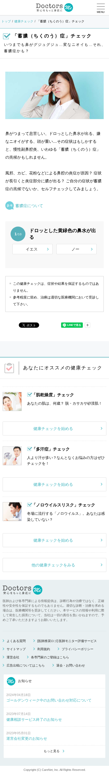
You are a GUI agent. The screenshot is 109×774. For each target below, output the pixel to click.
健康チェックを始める (53, 428)
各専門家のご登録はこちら (50, 657)
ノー (75, 249)
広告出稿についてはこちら (26, 665)
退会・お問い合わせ (70, 665)
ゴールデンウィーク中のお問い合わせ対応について (49, 700)
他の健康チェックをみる (53, 565)
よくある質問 (16, 641)
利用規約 (43, 649)
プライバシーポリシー (77, 649)
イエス (32, 249)
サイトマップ (16, 649)
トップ (6, 21)
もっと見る (52, 751)
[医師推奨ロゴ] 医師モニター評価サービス (67, 641)
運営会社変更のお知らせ (26, 738)
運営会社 (13, 657)
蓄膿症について (29, 205)
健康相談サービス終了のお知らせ (34, 719)
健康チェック (23, 21)
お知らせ (24, 681)
